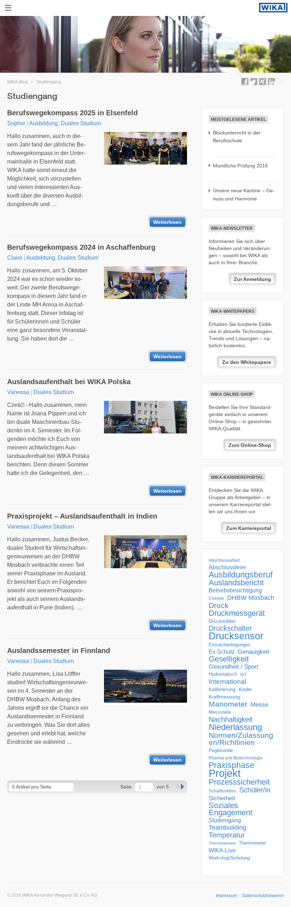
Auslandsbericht (236, 582)
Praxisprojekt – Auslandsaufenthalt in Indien (82, 516)
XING (262, 81)
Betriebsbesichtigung (235, 590)
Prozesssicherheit (239, 782)
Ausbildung (43, 123)
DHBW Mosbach (250, 597)
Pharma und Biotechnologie (236, 758)
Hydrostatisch (223, 674)
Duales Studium (81, 123)
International (227, 681)
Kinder (245, 689)
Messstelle (220, 712)
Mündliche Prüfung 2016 (240, 165)
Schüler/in (254, 789)
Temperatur (227, 835)
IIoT (243, 674)
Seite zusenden (280, 81)
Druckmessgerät (237, 613)
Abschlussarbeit (224, 560)
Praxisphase (231, 765)
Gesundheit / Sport (233, 666)
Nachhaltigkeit (231, 719)
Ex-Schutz (222, 652)
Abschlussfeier (227, 567)
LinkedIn (271, 81)
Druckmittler (222, 621)
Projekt (225, 773)
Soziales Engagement (230, 809)
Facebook (244, 81)
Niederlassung (235, 727)
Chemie (216, 598)
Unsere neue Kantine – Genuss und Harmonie (244, 194)
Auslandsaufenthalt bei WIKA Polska (69, 382)
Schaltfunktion (222, 791)
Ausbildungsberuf (241, 574)
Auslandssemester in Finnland (58, 650)
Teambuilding (227, 827)
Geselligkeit (229, 659)
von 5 (163, 787)
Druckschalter (230, 628)
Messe (259, 704)
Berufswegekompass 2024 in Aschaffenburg (81, 247)
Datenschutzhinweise (263, 895)
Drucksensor (236, 636)
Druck (219, 605)
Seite (126, 787)
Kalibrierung (222, 689)
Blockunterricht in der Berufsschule (236, 136)
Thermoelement (222, 843)
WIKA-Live (222, 850)
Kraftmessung (224, 696)
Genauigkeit (253, 651)
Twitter (253, 81)
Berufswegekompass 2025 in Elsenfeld (72, 113)
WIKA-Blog (17, 81)
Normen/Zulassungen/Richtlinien (241, 739)
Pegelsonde (221, 750)
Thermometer (252, 843)
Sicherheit (222, 798)
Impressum (226, 895)
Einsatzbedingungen (229, 644)
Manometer (228, 704)
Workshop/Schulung (229, 858)
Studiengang (48, 81)
